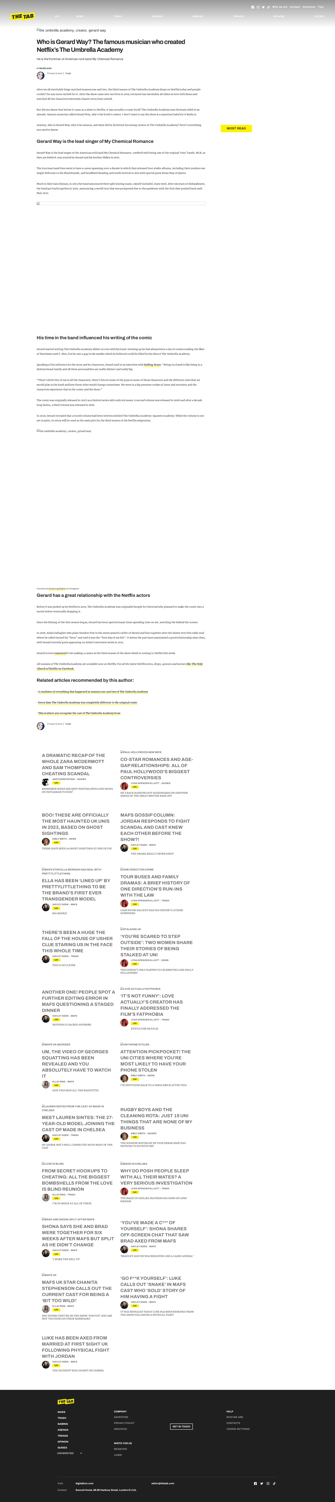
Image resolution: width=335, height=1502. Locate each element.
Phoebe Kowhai (54, 73)
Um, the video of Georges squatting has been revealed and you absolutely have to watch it (76, 1064)
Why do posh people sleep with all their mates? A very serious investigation (156, 1176)
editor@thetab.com (162, 1483)
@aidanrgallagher (57, 588)
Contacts (233, 1423)
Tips (321, 7)
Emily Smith (59, 839)
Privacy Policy (124, 1423)
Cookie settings (238, 1429)
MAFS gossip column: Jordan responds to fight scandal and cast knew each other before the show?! (155, 827)
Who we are (279, 7)
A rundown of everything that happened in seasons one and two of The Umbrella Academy (93, 691)
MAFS (152, 845)
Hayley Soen (139, 845)
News (80, 16)
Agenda (198, 16)
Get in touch (181, 1426)
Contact (295, 7)
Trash (118, 16)
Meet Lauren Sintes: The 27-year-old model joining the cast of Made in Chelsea (78, 1123)
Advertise (309, 7)
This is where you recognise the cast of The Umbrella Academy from (79, 713)
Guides (319, 16)
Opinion (278, 16)
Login (118, 1455)
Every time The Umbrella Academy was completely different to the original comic (87, 702)
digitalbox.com (84, 1483)
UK (56, 783)
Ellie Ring (58, 1081)
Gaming (157, 16)
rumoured (60, 653)
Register (120, 1449)
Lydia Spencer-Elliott (145, 783)
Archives (120, 1429)
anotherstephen (63, 779)
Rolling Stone (152, 364)
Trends (238, 16)
